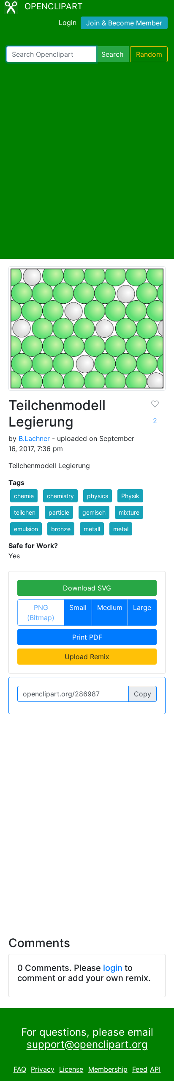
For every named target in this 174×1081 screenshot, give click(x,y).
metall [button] (92, 528)
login (112, 968)
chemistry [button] (60, 495)
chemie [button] (24, 495)
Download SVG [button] (87, 588)
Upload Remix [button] (87, 656)
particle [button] (59, 512)
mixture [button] (129, 512)
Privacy (42, 1069)
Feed (139, 1069)
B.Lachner (34, 438)
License (71, 1069)
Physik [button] (130, 495)
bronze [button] (61, 528)
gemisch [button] (94, 512)
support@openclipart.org (87, 1044)
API (155, 1069)
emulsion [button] (26, 528)
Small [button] (78, 607)
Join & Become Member (124, 23)
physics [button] (97, 495)
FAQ (20, 1069)
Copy (142, 694)
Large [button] (142, 607)
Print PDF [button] (87, 637)
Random (149, 54)
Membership (108, 1069)
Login (67, 22)
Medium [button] (109, 607)
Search (112, 54)
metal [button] (120, 528)
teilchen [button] (24, 512)
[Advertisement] (87, 160)
